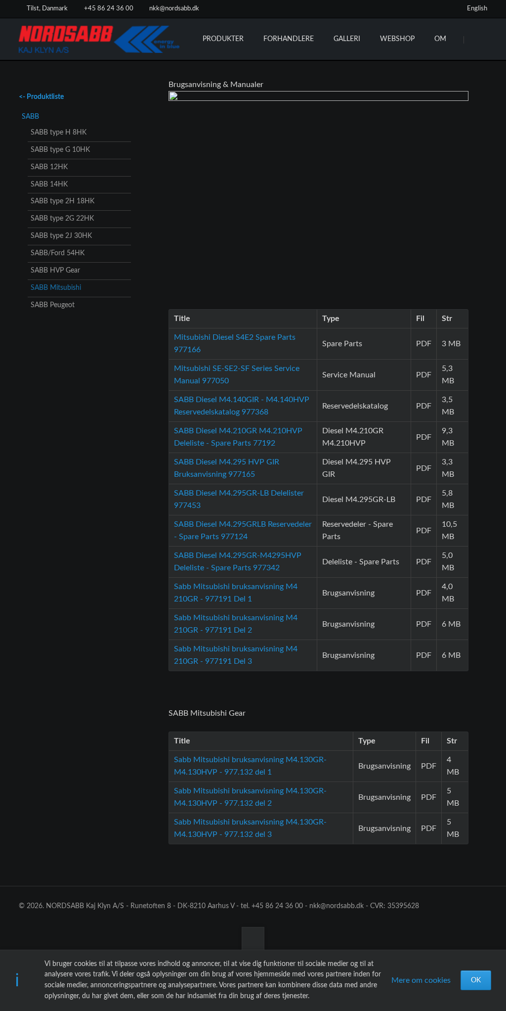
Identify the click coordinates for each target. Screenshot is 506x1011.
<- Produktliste (41, 96)
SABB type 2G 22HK (62, 218)
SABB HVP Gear (55, 270)
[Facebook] (425, 9)
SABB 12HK (49, 167)
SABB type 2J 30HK (61, 235)
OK (476, 980)
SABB (30, 116)
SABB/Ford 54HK (57, 253)
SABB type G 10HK (60, 149)
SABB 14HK (49, 184)
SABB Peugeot (53, 305)
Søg (476, 39)
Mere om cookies (421, 980)
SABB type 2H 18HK (62, 201)
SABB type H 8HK (58, 132)
